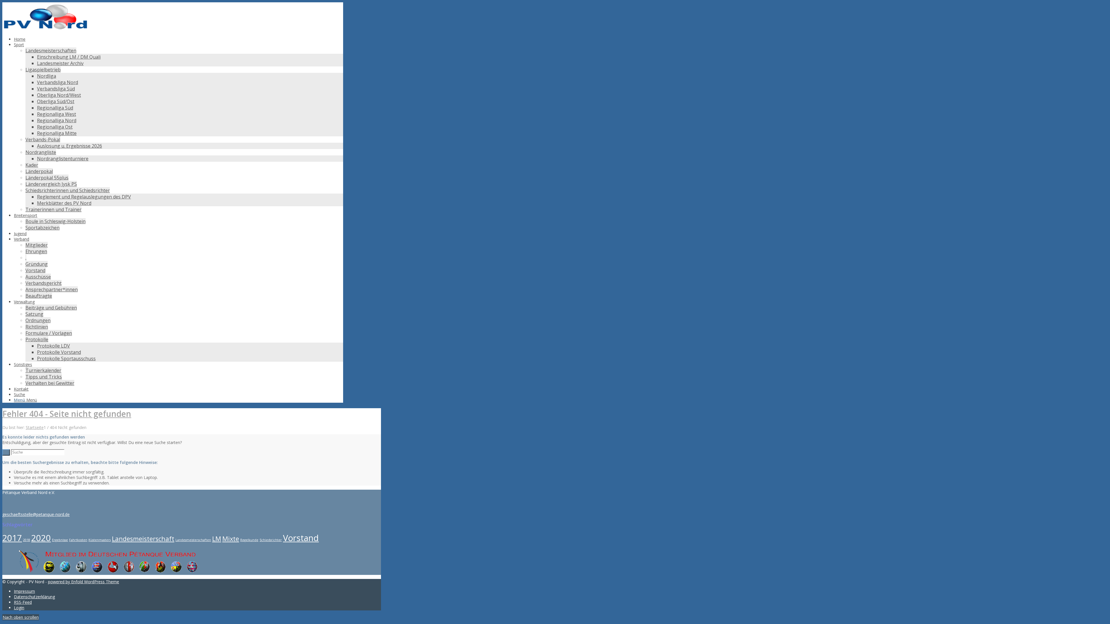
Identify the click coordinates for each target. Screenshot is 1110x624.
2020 (41, 538)
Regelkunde (249, 540)
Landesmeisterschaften (193, 540)
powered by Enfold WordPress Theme (83, 581)
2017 (12, 538)
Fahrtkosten (78, 540)
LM (216, 538)
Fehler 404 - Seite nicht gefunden (66, 413)
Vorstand (301, 538)
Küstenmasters (99, 540)
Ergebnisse (60, 540)
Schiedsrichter (271, 540)
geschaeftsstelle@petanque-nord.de (36, 514)
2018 (26, 540)
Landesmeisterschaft (143, 538)
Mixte (230, 538)
